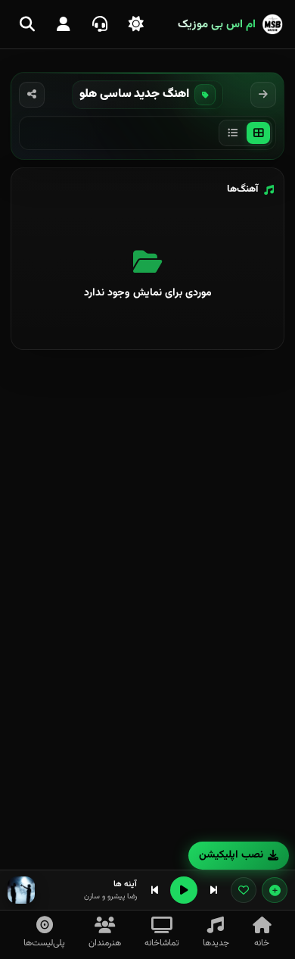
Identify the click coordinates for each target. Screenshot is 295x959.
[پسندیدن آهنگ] (243, 890)
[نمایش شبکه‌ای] (258, 133)
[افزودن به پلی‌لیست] (274, 890)
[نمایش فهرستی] (232, 133)
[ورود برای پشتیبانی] (100, 24)
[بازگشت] (263, 95)
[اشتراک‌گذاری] (32, 95)
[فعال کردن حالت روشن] (136, 24)
